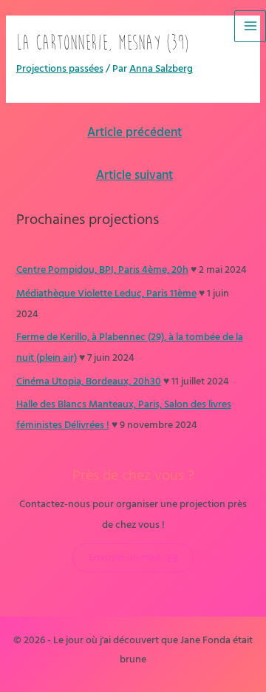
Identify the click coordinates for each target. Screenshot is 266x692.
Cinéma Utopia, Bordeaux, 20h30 (88, 381)
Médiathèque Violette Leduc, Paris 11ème (106, 293)
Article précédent (134, 133)
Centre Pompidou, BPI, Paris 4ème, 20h (102, 270)
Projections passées (59, 69)
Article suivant (134, 176)
